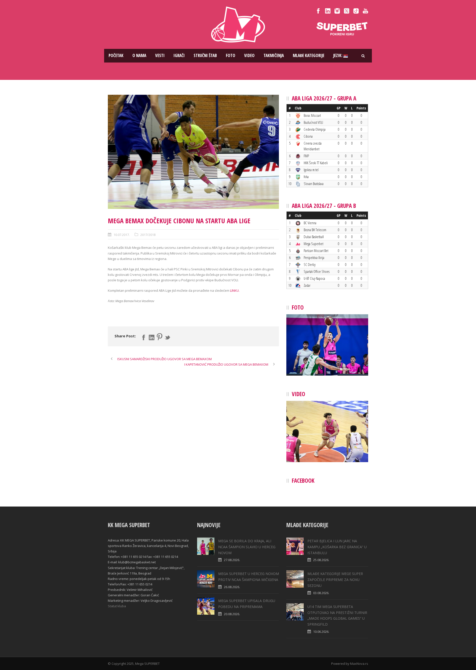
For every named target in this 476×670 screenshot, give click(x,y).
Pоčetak (116, 55)
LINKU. (234, 290)
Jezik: (338, 55)
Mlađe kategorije (308, 55)
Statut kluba (117, 606)
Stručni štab (205, 55)
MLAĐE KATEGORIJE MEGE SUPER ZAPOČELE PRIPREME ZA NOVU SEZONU (335, 579)
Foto (230, 55)
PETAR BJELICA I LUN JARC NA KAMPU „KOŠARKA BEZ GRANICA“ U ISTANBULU (337, 547)
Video (249, 55)
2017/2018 (147, 234)
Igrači (179, 55)
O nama (139, 55)
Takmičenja (274, 55)
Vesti (160, 55)
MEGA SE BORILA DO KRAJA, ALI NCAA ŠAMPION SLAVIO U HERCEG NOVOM (246, 547)
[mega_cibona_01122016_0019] (193, 152)
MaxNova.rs (359, 663)
